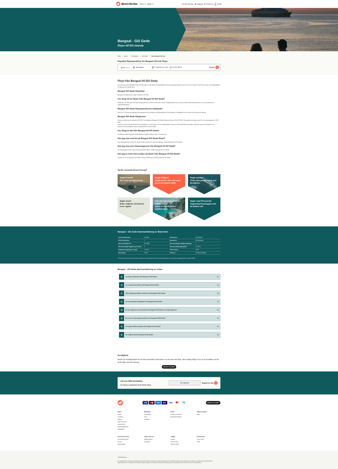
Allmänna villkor (174, 444)
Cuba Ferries (200, 439)
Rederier (120, 419)
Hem (119, 56)
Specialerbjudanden (123, 426)
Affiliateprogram (148, 439)
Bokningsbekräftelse (175, 417)
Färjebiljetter (121, 429)
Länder (119, 414)
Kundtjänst (120, 417)
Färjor (145, 417)
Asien (126, 56)
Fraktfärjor (147, 419)
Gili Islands (134, 56)
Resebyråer (147, 441)
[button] (169, 277)
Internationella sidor (123, 439)
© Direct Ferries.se (122, 457)
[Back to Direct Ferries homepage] (126, 4)
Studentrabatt (121, 444)
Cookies (172, 439)
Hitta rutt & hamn (122, 421)
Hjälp (198, 414)
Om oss (120, 441)
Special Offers (121, 424)
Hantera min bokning (176, 414)
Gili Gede (145, 56)
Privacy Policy (174, 441)
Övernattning (147, 414)
